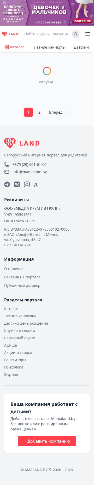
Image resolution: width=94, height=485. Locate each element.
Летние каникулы (50, 47)
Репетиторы (15, 359)
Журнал (11, 374)
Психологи (13, 367)
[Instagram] (27, 184)
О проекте (13, 268)
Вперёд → (58, 112)
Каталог (17, 46)
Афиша (10, 345)
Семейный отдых (19, 337)
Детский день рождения (26, 323)
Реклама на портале (22, 276)
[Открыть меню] (88, 34)
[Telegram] (7, 184)
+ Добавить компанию (47, 441)
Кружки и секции (19, 330)
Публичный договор (22, 285)
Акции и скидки (18, 352)
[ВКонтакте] (17, 184)
